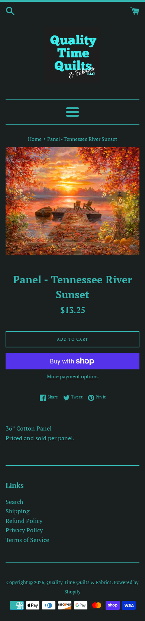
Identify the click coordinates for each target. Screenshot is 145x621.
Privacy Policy (24, 530)
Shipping (17, 511)
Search (14, 502)
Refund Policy (24, 521)
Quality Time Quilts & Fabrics (79, 582)
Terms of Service (27, 540)
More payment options (73, 376)
